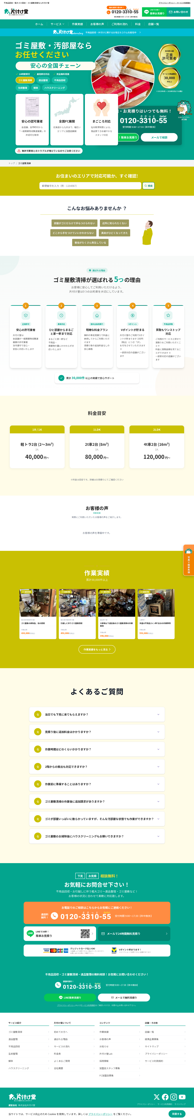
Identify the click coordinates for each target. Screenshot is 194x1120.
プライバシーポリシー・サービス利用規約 (174, 3)
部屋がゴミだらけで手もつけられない (74, 223)
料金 (138, 24)
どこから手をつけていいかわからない (73, 233)
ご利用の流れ (119, 24)
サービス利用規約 (88, 1005)
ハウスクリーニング (54, 87)
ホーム (39, 24)
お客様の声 (97, 24)
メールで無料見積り (126, 997)
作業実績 (77, 24)
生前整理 (22, 87)
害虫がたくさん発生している (90, 242)
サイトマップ (180, 1104)
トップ (11, 163)
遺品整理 (43, 80)
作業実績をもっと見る (96, 649)
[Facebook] (165, 1097)
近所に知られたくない (114, 223)
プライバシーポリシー (66, 1005)
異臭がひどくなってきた (114, 233)
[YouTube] (182, 1097)
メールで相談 (159, 137)
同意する (177, 1114)
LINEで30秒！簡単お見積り (120, 137)
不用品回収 (59, 80)
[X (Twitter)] (156, 1097)
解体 (35, 87)
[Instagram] (173, 1097)
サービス (56, 24)
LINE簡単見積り (72, 997)
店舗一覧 (153, 24)
